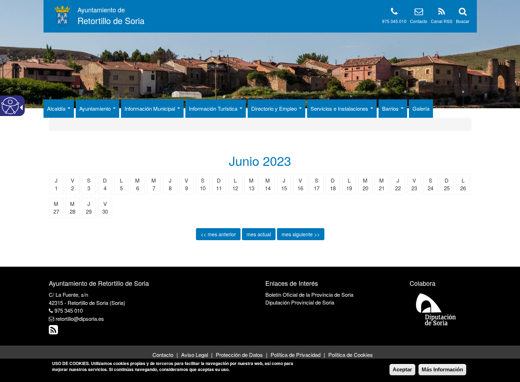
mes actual (259, 234)
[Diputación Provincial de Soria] (436, 309)
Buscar (462, 21)
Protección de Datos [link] (239, 354)
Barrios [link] (391, 108)
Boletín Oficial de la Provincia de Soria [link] (309, 294)
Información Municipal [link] (151, 108)
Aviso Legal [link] (194, 354)
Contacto (418, 21)
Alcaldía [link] (57, 108)
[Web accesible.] (10, 106)
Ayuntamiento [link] (95, 108)
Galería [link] (420, 108)
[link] (54, 331)
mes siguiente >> (301, 234)
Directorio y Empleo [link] (274, 108)
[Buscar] (463, 13)
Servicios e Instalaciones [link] (340, 108)
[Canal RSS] (441, 13)
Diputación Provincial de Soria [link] (299, 302)
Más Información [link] (442, 369)
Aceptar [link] (402, 369)
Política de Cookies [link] (350, 354)
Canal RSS (441, 21)
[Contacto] (419, 13)
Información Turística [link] (214, 108)
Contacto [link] (162, 354)
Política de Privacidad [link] (295, 354)
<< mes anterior (218, 234)
